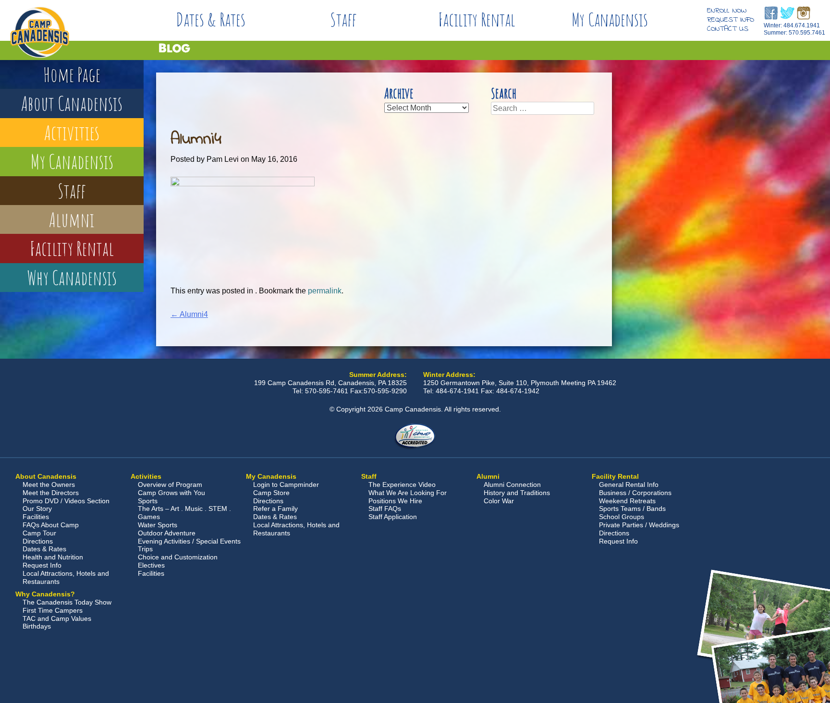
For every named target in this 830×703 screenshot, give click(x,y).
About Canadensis (71, 103)
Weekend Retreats (627, 501)
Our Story (37, 508)
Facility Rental (476, 19)
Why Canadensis (72, 277)
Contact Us (727, 29)
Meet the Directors (51, 493)
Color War (499, 501)
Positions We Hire (395, 501)
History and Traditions (517, 493)
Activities (71, 132)
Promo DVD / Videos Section (66, 501)
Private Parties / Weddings (639, 525)
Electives (151, 565)
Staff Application (392, 517)
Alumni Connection (512, 484)
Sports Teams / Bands (632, 508)
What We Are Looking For (407, 493)
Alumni (72, 219)
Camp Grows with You (171, 493)
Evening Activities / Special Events (189, 541)
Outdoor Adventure (166, 533)
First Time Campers (53, 610)
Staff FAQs (384, 508)
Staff (343, 19)
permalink (325, 291)
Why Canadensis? (45, 594)
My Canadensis (610, 19)
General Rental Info (629, 484)
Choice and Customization (178, 557)
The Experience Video (402, 484)
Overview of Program (170, 484)
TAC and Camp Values (57, 618)
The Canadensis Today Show (67, 602)
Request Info (730, 19)
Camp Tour (39, 533)
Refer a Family (275, 508)
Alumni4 (189, 314)
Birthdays (37, 626)
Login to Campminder (286, 484)
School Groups (621, 517)
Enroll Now (726, 10)
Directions (38, 541)
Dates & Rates (210, 19)
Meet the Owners (49, 484)
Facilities (36, 517)
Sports (148, 501)
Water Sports (157, 525)
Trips (145, 549)
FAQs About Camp (51, 525)
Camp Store (271, 493)
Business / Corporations (635, 493)
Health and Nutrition (53, 557)
